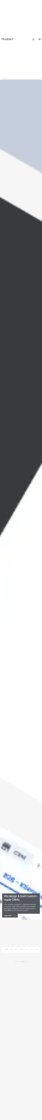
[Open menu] (40, 39)
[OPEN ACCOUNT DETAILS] (33, 39)
